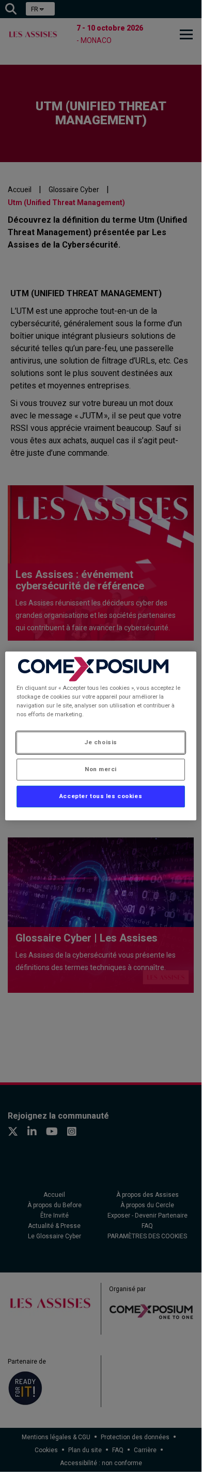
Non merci (101, 769)
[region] (101, 736)
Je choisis (100, 742)
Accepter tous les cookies (100, 796)
